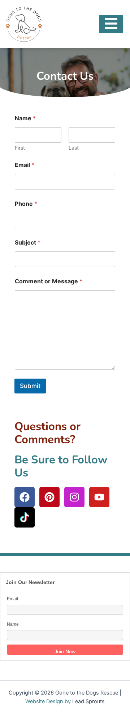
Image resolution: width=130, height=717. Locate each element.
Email (24, 165)
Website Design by (48, 701)
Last (74, 148)
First (20, 148)
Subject (27, 242)
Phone (26, 203)
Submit (30, 385)
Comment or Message (48, 281)
